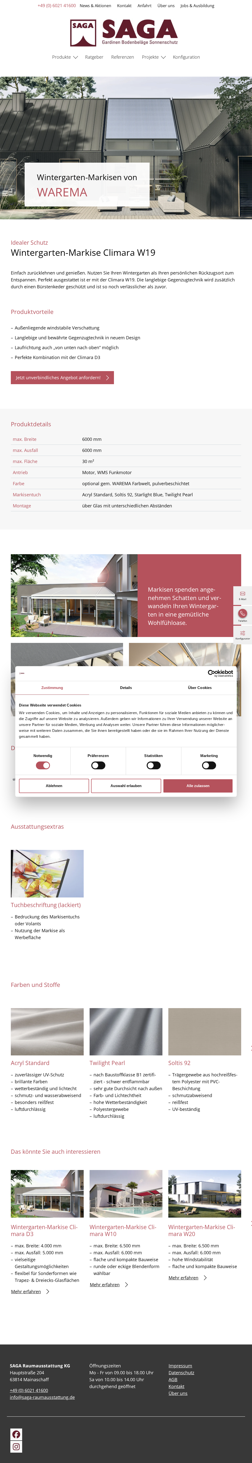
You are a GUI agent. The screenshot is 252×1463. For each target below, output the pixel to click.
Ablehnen (54, 786)
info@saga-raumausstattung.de (42, 1397)
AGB (173, 1379)
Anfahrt (145, 5)
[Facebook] (16, 1434)
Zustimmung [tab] (52, 688)
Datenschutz (181, 1373)
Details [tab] (126, 688)
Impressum (180, 1366)
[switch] (98, 765)
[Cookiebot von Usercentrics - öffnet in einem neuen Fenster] (211, 673)
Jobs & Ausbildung (197, 5)
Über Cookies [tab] (200, 688)
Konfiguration (186, 57)
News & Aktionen (95, 5)
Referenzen (122, 57)
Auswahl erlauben (126, 786)
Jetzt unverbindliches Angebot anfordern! (58, 377)
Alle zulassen (198, 786)
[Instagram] (16, 1447)
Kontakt (124, 5)
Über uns (166, 5)
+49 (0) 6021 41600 (57, 5)
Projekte (150, 57)
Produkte (61, 57)
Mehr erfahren (26, 1291)
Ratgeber (94, 57)
